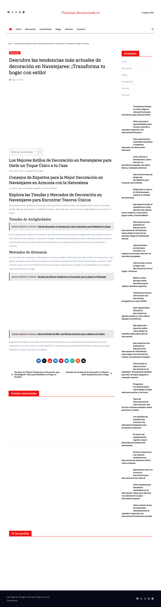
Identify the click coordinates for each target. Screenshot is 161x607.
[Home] (10, 29)
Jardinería (53, 543)
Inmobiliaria (46, 29)
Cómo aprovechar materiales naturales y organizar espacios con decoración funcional (137, 144)
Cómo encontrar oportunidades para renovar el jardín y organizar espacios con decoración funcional (137, 127)
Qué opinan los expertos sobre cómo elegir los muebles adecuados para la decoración (135, 331)
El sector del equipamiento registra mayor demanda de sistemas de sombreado (134, 440)
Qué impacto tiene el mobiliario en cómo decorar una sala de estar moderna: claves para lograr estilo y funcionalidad (137, 210)
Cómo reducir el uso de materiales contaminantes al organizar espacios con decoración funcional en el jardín (137, 510)
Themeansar (12, 600)
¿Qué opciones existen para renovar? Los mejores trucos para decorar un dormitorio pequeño (136, 251)
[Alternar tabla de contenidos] (38, 152)
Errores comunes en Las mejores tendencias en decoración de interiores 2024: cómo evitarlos (137, 457)
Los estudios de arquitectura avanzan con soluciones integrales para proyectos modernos (135, 422)
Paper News (41, 597)
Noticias (69, 29)
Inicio (18, 29)
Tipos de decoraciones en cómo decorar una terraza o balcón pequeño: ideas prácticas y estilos (137, 404)
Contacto (81, 29)
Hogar (58, 29)
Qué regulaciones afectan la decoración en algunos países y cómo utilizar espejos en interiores (136, 313)
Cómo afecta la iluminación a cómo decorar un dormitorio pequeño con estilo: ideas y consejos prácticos (136, 162)
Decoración (30, 29)
